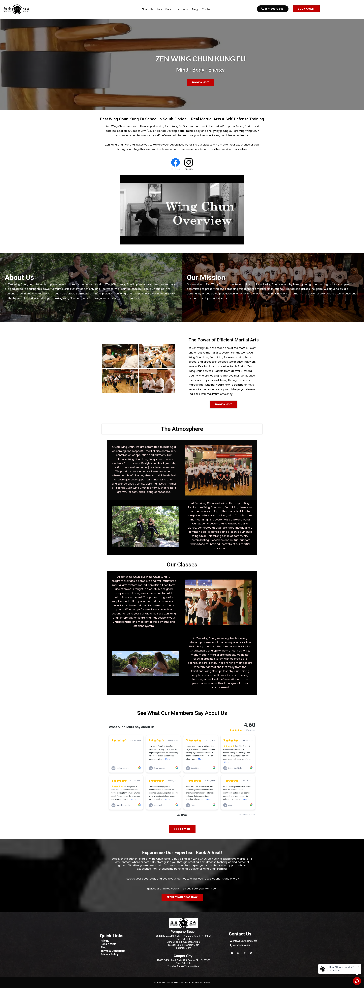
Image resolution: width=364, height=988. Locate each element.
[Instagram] (238, 953)
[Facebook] (232, 953)
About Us (147, 9)
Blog (195, 9)
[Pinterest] (251, 953)
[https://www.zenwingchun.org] (17, 9)
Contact (207, 9)
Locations (182, 9)
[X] (245, 953)
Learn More (164, 9)
